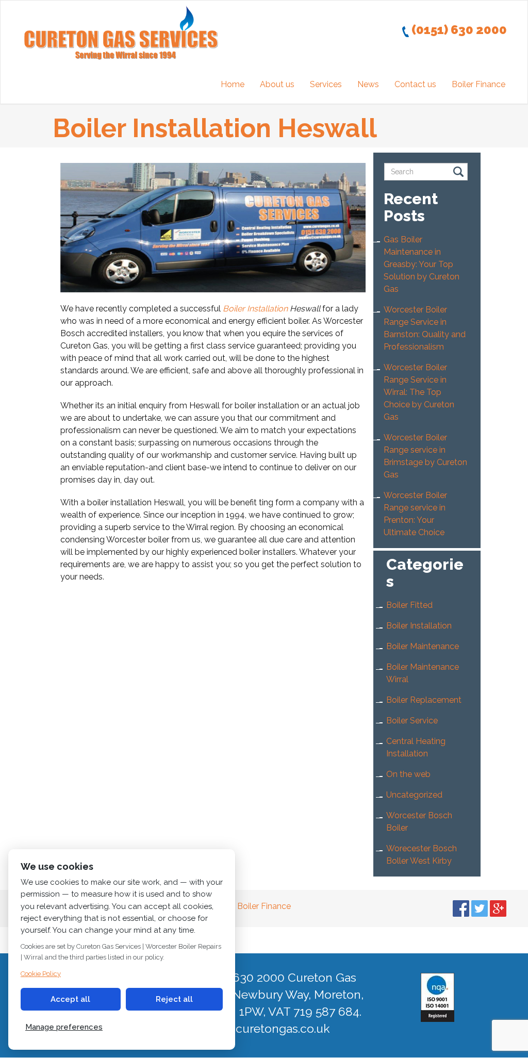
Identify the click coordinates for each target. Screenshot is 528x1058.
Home (232, 84)
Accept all (70, 999)
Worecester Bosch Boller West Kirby (421, 855)
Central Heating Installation (416, 747)
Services (326, 84)
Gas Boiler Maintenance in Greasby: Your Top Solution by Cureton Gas (421, 264)
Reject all (174, 999)
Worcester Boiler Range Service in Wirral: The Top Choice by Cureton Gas (419, 392)
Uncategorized (414, 795)
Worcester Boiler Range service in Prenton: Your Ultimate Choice (415, 513)
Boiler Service (412, 720)
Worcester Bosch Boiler (419, 822)
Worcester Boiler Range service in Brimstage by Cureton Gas (425, 456)
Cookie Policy (41, 974)
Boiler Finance (478, 84)
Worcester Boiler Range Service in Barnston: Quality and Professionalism (425, 328)
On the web (408, 774)
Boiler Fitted (409, 605)
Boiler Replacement (423, 700)
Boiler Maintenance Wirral (422, 673)
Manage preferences (64, 1027)
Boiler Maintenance (422, 646)
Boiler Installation (255, 308)
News (368, 84)
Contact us (415, 84)
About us (277, 84)
